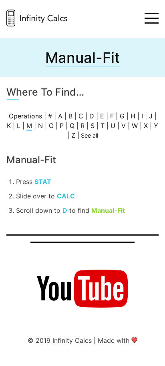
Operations (25, 116)
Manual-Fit (82, 57)
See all (89, 135)
